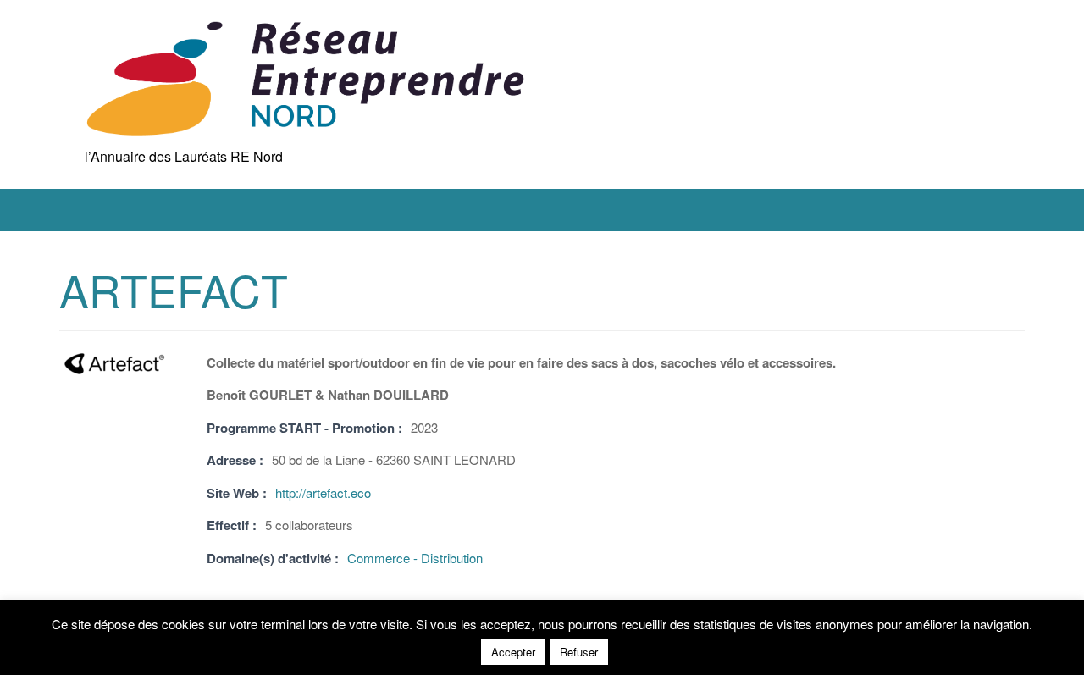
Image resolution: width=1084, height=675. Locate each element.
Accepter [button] (513, 652)
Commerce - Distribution (415, 558)
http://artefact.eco (323, 492)
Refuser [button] (579, 652)
